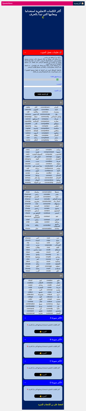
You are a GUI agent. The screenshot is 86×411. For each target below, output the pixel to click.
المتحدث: (58, 84)
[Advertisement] (43, 34)
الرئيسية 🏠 (79, 3)
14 (61, 233)
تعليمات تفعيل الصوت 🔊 (51, 52)
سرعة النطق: (56, 76)
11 (61, 102)
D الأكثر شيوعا (56, 382)
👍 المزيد (43, 331)
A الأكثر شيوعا (56, 318)
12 (61, 145)
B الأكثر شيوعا (56, 339)
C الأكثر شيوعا (56, 361)
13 (61, 187)
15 (61, 275)
